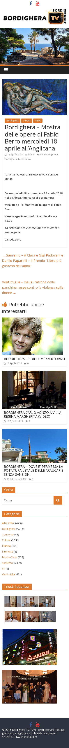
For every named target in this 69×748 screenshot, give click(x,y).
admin (31, 154)
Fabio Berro (24, 159)
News (38, 120)
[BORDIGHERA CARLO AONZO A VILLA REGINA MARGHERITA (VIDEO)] (34, 373)
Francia (6, 546)
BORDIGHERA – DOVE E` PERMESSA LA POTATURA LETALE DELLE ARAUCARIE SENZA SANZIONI (33, 470)
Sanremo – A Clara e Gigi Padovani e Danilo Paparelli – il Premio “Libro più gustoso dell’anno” (32, 260)
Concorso (8, 534)
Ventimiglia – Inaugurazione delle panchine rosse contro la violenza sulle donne (32, 287)
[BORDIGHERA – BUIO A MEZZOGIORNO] (32, 320)
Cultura (27, 120)
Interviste (7, 551)
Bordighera (13, 120)
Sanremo (7, 563)
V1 (3, 568)
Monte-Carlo (9, 557)
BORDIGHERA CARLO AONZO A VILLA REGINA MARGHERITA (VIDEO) (32, 414)
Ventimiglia (8, 574)
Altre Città (8, 523)
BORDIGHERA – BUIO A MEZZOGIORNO (34, 359)
